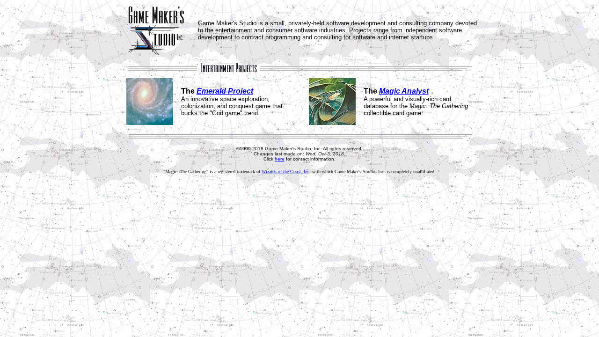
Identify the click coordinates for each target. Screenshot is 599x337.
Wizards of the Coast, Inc (285, 171)
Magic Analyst (404, 91)
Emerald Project (225, 91)
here (280, 158)
